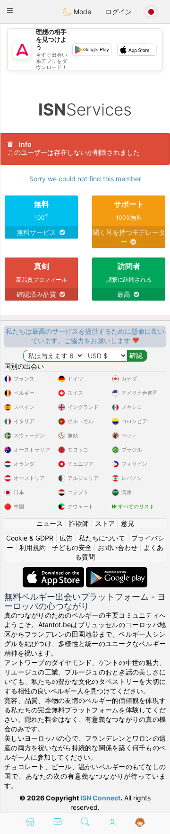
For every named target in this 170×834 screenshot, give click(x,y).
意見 (127, 523)
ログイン (118, 12)
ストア (105, 523)
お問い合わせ (117, 547)
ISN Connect (100, 798)
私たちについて (102, 538)
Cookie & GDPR (29, 538)
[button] (10, 10)
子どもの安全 (72, 547)
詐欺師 (79, 523)
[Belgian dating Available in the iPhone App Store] (54, 572)
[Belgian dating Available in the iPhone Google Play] (116, 572)
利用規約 (32, 547)
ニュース (49, 523)
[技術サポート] (140, 822)
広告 (66, 538)
